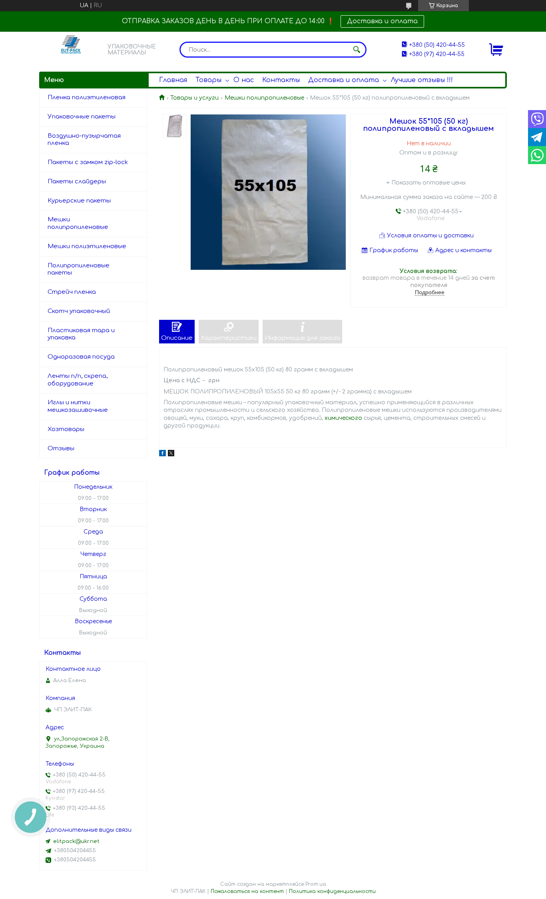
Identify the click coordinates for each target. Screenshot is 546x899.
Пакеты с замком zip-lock (88, 162)
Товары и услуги (194, 98)
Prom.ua (315, 884)
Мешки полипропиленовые (264, 98)
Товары (208, 80)
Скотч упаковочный (79, 311)
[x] (171, 455)
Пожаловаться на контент (247, 891)
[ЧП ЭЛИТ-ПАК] (71, 49)
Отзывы (61, 448)
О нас (243, 80)
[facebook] (162, 455)
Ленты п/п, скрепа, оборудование (78, 380)
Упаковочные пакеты (82, 116)
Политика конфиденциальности (332, 891)
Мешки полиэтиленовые (87, 246)
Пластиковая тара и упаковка (81, 334)
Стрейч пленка (72, 292)
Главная (173, 80)
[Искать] (357, 50)
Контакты (281, 80)
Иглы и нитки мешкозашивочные (78, 406)
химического (343, 418)
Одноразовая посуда (81, 356)
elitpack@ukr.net (76, 841)
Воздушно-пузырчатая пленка (84, 139)
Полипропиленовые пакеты (79, 269)
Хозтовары (66, 429)
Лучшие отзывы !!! (422, 80)
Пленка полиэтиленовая (87, 97)
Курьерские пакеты (79, 200)
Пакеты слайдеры (77, 181)
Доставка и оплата (382, 21)
